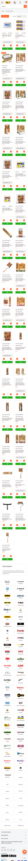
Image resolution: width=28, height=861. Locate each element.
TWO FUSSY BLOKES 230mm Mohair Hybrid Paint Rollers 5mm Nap (6, 485)
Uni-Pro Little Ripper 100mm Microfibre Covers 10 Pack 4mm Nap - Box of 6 (7, 210)
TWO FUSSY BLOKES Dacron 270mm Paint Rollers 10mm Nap (19, 314)
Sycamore (20, 784)
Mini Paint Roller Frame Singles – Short (20, 485)
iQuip (7, 612)
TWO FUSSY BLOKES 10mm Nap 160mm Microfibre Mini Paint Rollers (19, 420)
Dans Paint (7, 647)
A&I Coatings (7, 719)
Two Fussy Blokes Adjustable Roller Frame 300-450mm (7, 519)
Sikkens (7, 697)
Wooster (7, 667)
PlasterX (21, 791)
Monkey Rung (21, 605)
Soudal (7, 654)
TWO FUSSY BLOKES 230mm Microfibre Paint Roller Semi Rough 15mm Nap (7, 349)
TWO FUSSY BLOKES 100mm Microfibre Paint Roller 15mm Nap (7, 142)
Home (3, 11)
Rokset (20, 689)
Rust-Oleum (20, 734)
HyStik (20, 668)
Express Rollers (7, 756)
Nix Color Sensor (20, 626)
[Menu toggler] (2, 2)
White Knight (21, 727)
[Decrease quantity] (4, 45)
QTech (20, 612)
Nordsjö (7, 584)
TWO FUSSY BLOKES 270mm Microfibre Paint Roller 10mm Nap (20, 142)
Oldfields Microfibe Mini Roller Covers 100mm (7, 35)
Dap (7, 633)
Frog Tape (20, 661)
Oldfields (4, 33)
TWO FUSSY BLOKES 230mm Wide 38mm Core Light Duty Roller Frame (20, 519)
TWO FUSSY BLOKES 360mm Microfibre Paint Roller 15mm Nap (20, 245)
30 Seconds (20, 805)
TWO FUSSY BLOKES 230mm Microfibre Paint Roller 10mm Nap (20, 279)
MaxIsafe (21, 741)
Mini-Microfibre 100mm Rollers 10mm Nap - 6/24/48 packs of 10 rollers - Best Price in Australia (7, 71)
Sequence (7, 777)
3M (7, 661)
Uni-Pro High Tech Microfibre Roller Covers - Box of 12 (20, 36)
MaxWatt (21, 646)
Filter (6, 16)
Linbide (7, 734)
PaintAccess (4, 65)
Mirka (7, 619)
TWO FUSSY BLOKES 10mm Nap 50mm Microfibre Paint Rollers (6, 383)
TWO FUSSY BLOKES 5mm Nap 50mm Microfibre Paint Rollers (20, 348)
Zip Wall (20, 640)
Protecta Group (7, 748)
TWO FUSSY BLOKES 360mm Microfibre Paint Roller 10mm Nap (7, 245)
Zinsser (20, 712)
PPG (7, 591)
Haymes (20, 619)
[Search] (25, 6)
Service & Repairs (20, 720)
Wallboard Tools (7, 626)
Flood (7, 640)
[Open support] (25, 852)
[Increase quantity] (11, 45)
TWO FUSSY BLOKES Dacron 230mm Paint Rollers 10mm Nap (19, 451)
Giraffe (7, 791)
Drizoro (7, 819)
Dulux (7, 812)
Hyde (20, 748)
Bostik (20, 763)
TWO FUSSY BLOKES (19, 65)
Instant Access (7, 825)
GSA (7, 784)
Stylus (7, 690)
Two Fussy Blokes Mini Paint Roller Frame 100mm (6, 550)
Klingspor (7, 712)
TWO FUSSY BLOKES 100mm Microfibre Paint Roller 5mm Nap (20, 70)
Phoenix (20, 770)
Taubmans (20, 583)
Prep (21, 819)
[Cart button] (26, 2)
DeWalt (7, 598)
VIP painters (20, 698)
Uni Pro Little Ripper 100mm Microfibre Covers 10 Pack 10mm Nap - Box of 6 (20, 175)
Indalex (7, 805)
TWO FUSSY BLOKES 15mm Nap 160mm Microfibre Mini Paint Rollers (6, 452)
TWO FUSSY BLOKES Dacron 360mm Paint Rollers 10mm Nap (6, 314)
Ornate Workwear (7, 675)
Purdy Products (20, 633)
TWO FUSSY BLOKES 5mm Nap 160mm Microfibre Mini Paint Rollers (7, 419)
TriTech (7, 741)
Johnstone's (20, 654)
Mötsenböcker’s (7, 705)
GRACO (21, 590)
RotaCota (7, 762)
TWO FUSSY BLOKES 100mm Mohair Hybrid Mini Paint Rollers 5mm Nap (20, 384)
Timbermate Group (20, 675)
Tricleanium (20, 683)
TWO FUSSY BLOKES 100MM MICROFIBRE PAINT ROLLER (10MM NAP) (19, 107)
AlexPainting (21, 825)
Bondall (20, 777)
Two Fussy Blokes (21, 705)
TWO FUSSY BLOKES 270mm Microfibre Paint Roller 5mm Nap (7, 176)
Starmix (7, 798)
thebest (20, 812)
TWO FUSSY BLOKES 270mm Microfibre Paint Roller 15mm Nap (20, 211)
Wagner (7, 770)
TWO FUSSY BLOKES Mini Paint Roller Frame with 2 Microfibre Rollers (7, 279)
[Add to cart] (7, 49)
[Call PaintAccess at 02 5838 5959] (14, 2)
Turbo (20, 798)
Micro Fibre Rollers (9, 11)
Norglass (21, 755)
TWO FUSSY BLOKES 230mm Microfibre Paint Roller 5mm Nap (7, 106)
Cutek (7, 682)
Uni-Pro (17, 33)
